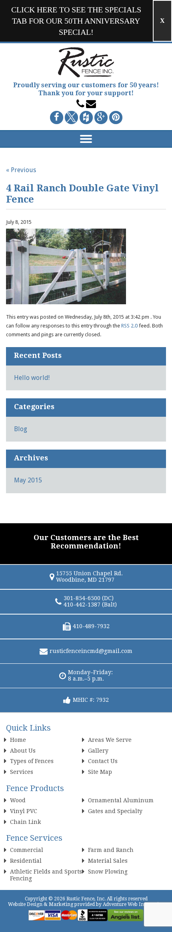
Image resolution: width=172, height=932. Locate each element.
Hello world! (32, 378)
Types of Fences (32, 761)
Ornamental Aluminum (121, 800)
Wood (18, 800)
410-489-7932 (91, 626)
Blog (20, 429)
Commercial (26, 850)
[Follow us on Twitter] (71, 117)
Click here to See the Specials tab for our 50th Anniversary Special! (76, 20)
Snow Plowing (108, 871)
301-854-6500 (82, 598)
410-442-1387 (82, 604)
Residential (26, 861)
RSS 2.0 (129, 326)
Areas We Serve (110, 740)
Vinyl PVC (23, 811)
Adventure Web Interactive (133, 904)
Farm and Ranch (111, 850)
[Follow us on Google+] (101, 117)
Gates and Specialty (115, 811)
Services (21, 772)
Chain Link (25, 822)
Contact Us (103, 761)
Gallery (98, 750)
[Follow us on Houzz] (86, 117)
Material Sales (108, 861)
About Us (23, 750)
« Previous (21, 170)
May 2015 (28, 480)
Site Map (100, 772)
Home (18, 740)
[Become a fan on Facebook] (56, 117)
